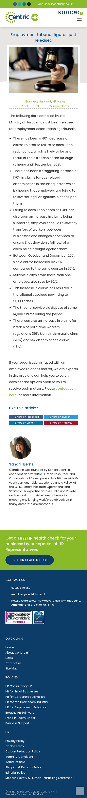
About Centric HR (17, 653)
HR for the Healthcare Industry (26, 702)
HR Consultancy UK (18, 686)
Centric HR (47, 792)
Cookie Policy (14, 746)
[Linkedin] (24, 4)
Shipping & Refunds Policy (23, 767)
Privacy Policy (14, 741)
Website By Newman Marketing (25, 794)
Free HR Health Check (20, 718)
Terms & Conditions (19, 757)
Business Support (38, 101)
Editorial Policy (15, 773)
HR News (59, 101)
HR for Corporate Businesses (25, 697)
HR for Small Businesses (21, 691)
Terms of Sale (15, 762)
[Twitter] (19, 4)
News (9, 658)
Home (9, 647)
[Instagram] (29, 4)
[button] (26, 417)
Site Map (11, 668)
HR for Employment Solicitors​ (25, 707)
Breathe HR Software (19, 713)
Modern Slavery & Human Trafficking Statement (39, 778)
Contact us (13, 663)
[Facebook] (15, 4)
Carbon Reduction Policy (22, 751)
